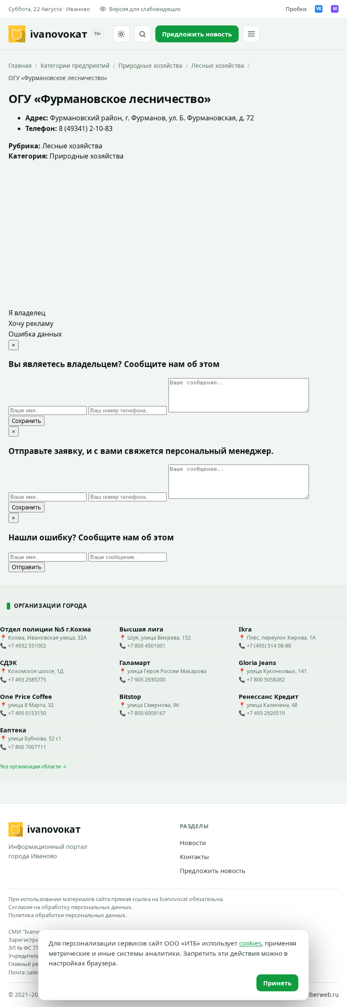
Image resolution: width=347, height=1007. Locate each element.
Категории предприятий (75, 65)
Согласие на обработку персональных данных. (70, 907)
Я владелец (26, 312)
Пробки (296, 9)
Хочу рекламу (30, 323)
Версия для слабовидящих (145, 9)
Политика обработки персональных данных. (67, 915)
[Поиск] (142, 33)
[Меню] (251, 33)
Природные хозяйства (150, 65)
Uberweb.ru (322, 995)
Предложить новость (212, 870)
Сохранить (26, 421)
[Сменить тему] (121, 33)
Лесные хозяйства (217, 65)
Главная (20, 65)
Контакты (194, 856)
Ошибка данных (35, 334)
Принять (277, 983)
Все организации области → (33, 766)
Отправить (26, 567)
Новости (193, 842)
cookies (250, 943)
